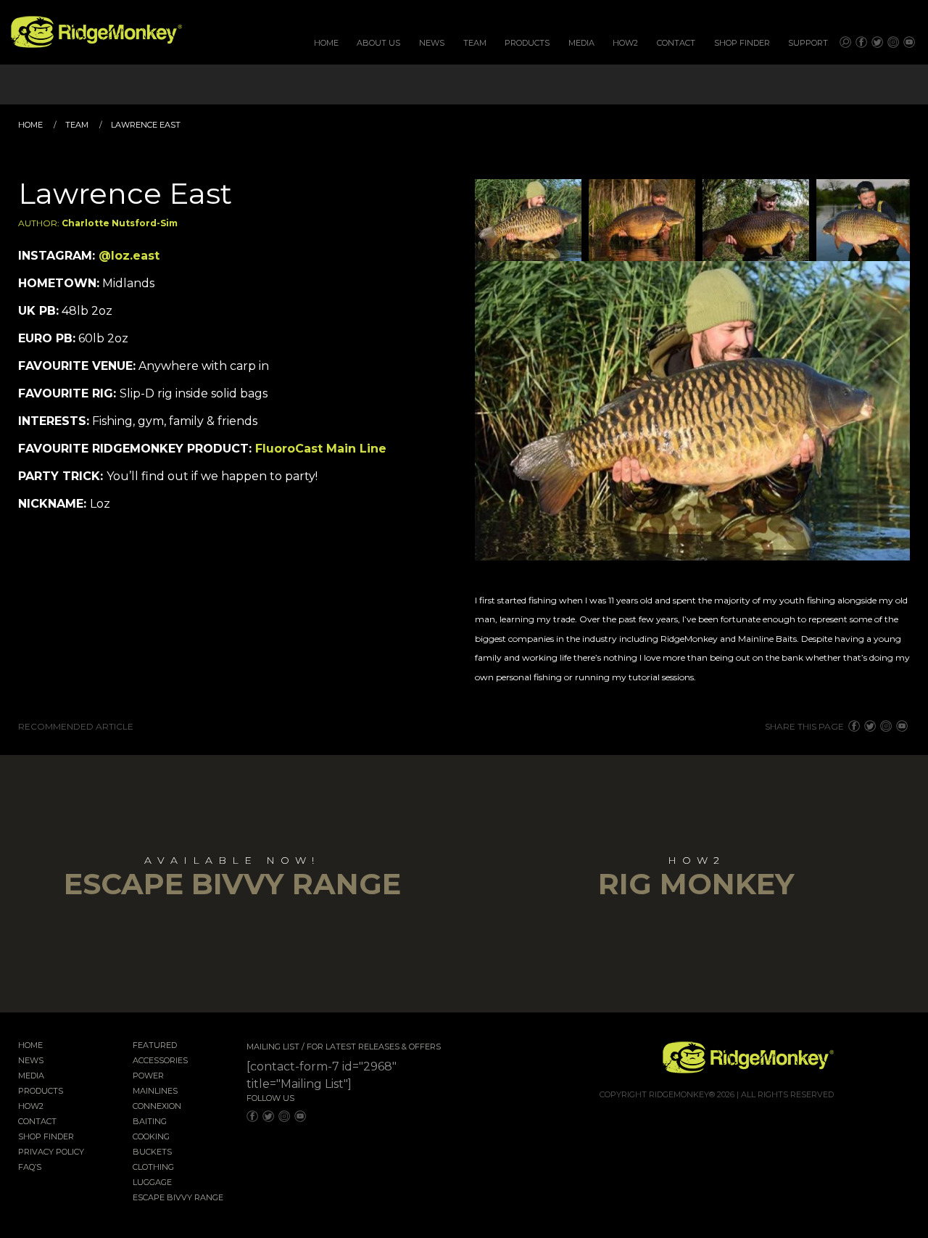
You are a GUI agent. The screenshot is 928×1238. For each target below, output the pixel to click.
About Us (378, 43)
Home (326, 43)
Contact (676, 43)
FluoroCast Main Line (320, 448)
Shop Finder (742, 43)
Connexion (157, 1106)
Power (148, 1076)
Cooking (151, 1137)
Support (808, 43)
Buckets (152, 1152)
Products (527, 43)
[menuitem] (326, 43)
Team (474, 43)
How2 (625, 43)
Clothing (153, 1167)
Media (581, 43)
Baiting (150, 1122)
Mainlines (155, 1091)
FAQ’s (29, 1167)
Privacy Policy (51, 1152)
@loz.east (129, 256)
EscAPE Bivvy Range (178, 1198)
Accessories (160, 1061)
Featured (155, 1045)
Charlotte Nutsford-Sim (120, 223)
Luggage (152, 1183)
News (431, 43)
